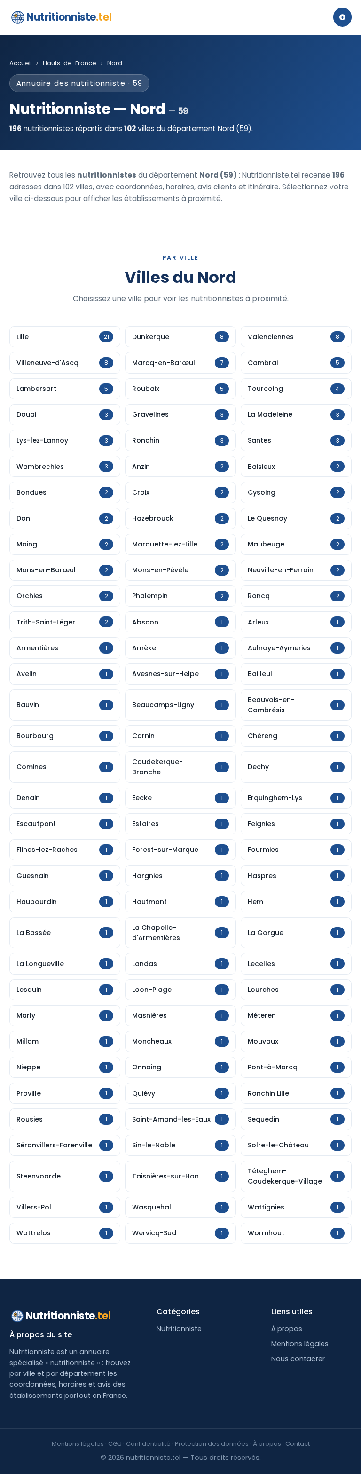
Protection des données (212, 1443)
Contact (297, 1443)
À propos (286, 1329)
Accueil (20, 63)
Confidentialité (148, 1443)
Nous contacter (298, 1359)
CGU (115, 1443)
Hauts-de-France (69, 63)
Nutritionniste (68, 17)
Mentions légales (300, 1344)
